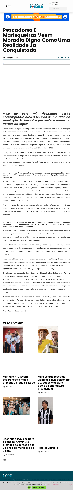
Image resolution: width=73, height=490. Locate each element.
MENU (9, 6)
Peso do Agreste (48, 448)
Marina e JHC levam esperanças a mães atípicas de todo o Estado (19, 380)
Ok (29, 487)
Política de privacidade (39, 487)
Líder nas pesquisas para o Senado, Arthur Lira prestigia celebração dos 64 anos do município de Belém (18, 445)
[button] (58, 58)
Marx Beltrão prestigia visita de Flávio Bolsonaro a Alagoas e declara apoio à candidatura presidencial (54, 382)
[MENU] (6, 6)
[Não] (70, 485)
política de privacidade (52, 484)
